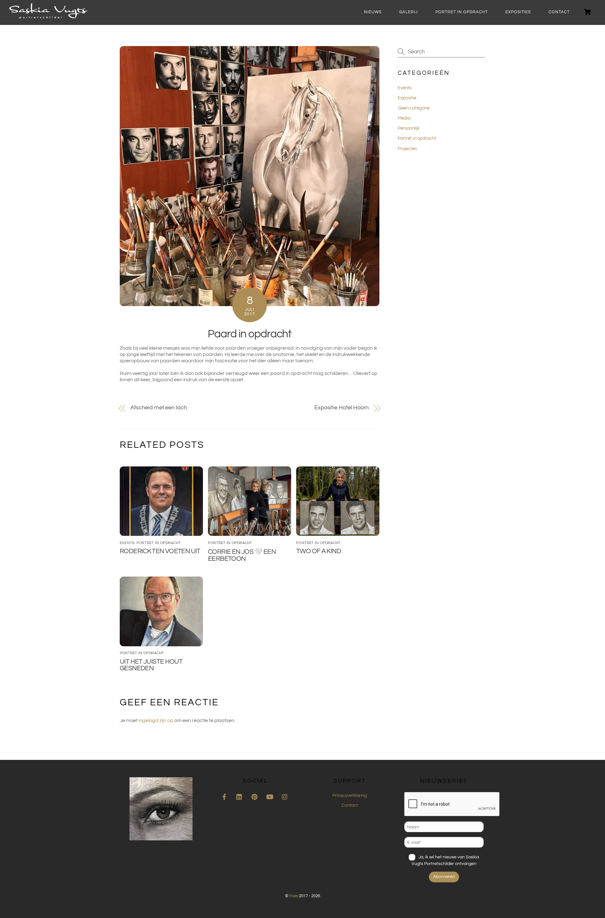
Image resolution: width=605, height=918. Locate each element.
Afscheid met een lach (158, 408)
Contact (559, 12)
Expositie (407, 98)
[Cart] (587, 12)
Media (404, 118)
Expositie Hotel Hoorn (341, 408)
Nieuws (373, 12)
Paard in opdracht (249, 334)
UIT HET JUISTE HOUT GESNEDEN (151, 665)
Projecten (407, 148)
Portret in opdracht (461, 12)
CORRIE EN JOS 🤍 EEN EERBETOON (242, 555)
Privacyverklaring (349, 795)
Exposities (518, 12)
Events (127, 543)
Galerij (408, 12)
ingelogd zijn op (156, 720)
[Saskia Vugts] (48, 16)
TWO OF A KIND (318, 551)
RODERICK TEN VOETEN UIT (160, 551)
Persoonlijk (409, 128)
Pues (293, 896)
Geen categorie (413, 108)
